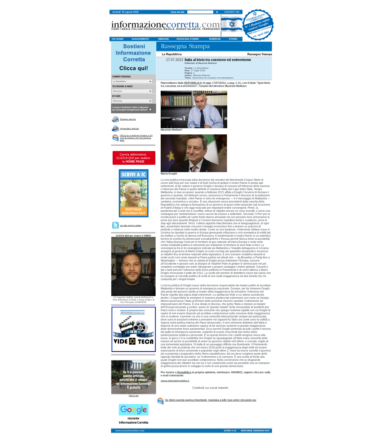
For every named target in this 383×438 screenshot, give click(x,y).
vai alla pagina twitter (130, 225)
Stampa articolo (128, 119)
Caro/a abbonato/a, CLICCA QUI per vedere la (133, 158)
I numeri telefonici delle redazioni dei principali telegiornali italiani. (130, 108)
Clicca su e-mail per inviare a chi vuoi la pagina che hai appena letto (136, 137)
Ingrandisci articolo (129, 128)
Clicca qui (134, 395)
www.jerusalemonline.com (129, 430)
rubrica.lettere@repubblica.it (175, 380)
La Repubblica (172, 54)
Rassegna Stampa (259, 54)
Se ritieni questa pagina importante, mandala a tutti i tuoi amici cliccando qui (210, 400)
